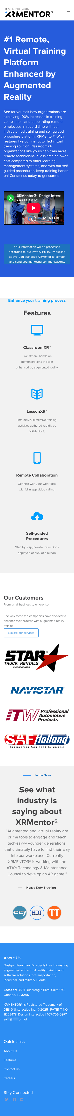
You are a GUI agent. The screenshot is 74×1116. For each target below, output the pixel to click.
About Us (10, 1051)
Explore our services (21, 632)
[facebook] (14, 1100)
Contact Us (12, 1069)
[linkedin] (21, 1100)
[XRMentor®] (29, 12)
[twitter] (7, 1100)
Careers (9, 1078)
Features (10, 1060)
